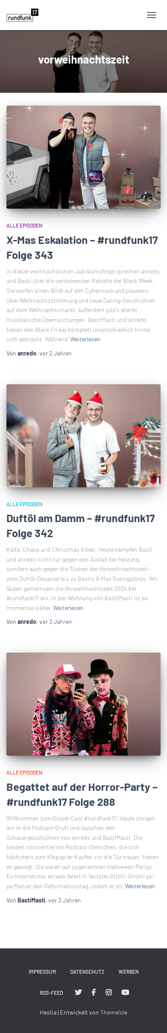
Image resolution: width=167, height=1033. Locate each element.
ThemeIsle (113, 1012)
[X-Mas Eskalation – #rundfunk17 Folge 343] (83, 157)
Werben (129, 972)
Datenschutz (87, 972)
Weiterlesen (85, 339)
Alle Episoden (24, 225)
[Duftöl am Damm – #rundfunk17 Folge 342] (83, 435)
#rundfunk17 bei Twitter (78, 993)
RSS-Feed (51, 993)
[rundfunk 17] (25, 15)
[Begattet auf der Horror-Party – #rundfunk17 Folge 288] (83, 704)
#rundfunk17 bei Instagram (108, 993)
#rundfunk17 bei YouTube (125, 993)
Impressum (42, 972)
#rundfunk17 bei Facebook (93, 993)
